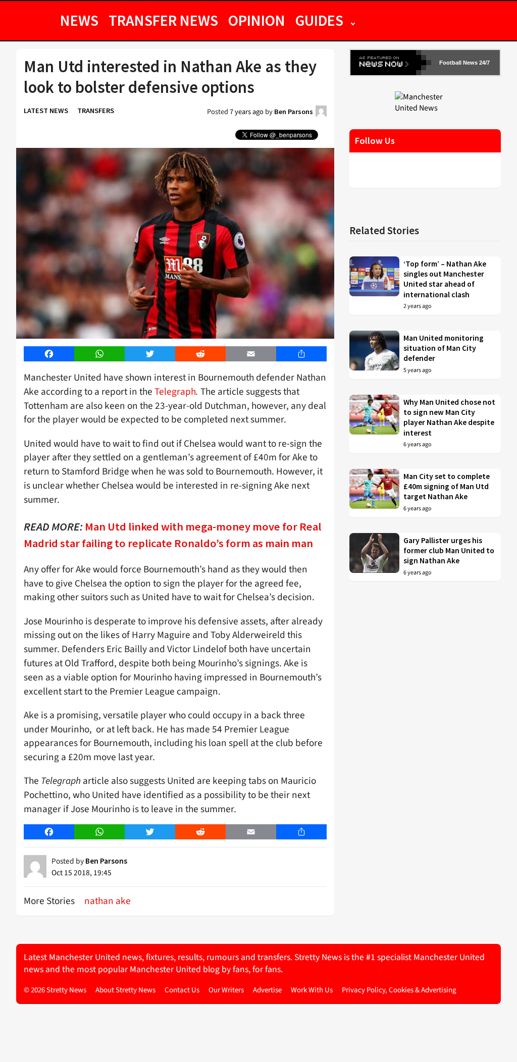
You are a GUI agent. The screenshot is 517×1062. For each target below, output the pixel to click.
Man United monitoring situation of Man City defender (443, 348)
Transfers (95, 110)
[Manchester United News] (425, 102)
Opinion (256, 20)
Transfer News (163, 20)
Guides (319, 20)
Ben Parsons (293, 111)
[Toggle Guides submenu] (352, 20)
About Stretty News (125, 990)
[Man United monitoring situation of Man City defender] (374, 355)
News (79, 20)
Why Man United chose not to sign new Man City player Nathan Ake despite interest (449, 417)
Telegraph (175, 392)
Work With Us (312, 990)
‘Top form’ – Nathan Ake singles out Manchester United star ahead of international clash (444, 279)
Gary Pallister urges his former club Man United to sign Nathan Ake (448, 551)
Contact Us (182, 990)
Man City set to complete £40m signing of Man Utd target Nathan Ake (446, 486)
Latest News (46, 110)
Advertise (267, 990)
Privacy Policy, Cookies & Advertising (399, 990)
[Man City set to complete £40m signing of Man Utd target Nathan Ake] (374, 493)
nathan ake (107, 901)
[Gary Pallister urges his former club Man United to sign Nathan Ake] (374, 557)
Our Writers (226, 990)
